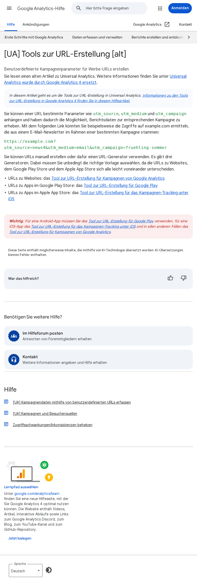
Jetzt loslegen (19, 538)
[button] (9, 8)
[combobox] (116, 8)
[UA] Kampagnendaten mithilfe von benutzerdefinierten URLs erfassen (72, 402)
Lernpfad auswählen (21, 487)
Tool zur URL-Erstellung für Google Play (120, 185)
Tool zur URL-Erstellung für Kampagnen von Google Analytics (108, 178)
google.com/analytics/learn (37, 493)
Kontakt (185, 24)
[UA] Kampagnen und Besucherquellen (45, 413)
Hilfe (11, 24)
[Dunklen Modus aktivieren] (49, 570)
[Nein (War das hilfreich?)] (184, 279)
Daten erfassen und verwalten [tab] (97, 37)
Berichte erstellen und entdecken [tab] (159, 37)
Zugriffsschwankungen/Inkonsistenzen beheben (52, 425)
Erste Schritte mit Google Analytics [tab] (34, 37)
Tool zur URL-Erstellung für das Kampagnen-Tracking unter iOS (83, 226)
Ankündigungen (36, 24)
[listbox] (26, 570)
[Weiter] (186, 37)
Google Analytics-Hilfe (41, 8)
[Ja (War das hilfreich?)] (170, 279)
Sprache (20, 564)
